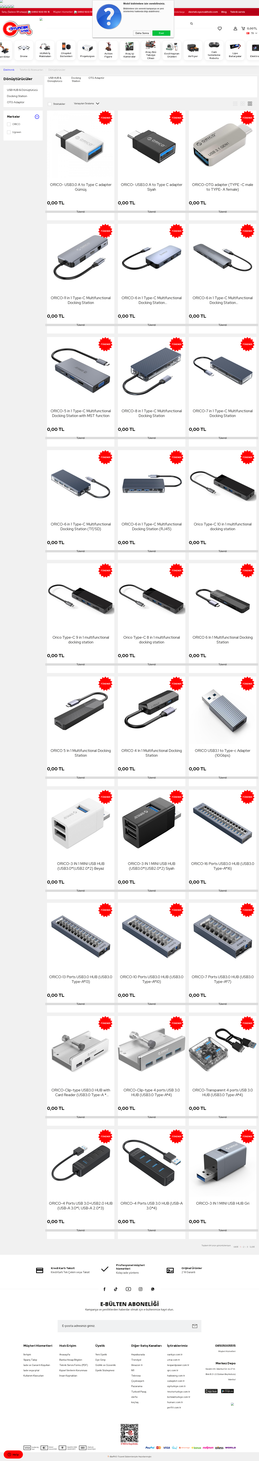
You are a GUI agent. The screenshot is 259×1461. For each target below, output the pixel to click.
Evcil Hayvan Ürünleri (171, 55)
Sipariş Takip (30, 1359)
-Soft (111, 1456)
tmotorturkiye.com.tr (178, 1391)
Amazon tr (137, 1365)
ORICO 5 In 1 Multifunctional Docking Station (81, 753)
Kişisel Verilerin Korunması (73, 1370)
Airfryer (193, 56)
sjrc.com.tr (172, 1370)
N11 (132, 1370)
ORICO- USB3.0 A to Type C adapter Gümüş (81, 187)
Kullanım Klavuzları (33, 1375)
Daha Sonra (142, 33)
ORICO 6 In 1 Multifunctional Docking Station (223, 639)
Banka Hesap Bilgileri (70, 1359)
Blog (224, 11)
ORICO (16, 124)
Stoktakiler (59, 103)
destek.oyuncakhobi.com (203, 11)
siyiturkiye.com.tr (176, 1386)
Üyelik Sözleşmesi (104, 1370)
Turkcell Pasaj (138, 1391)
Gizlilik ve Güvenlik (105, 1365)
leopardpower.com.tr (178, 1365)
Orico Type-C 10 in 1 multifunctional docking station (223, 526)
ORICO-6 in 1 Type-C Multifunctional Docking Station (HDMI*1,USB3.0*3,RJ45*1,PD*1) (152, 300)
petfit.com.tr (174, 1407)
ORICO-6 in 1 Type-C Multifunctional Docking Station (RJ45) (152, 526)
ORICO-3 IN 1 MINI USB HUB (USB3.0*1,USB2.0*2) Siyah (151, 866)
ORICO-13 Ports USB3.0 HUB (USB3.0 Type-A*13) (80, 979)
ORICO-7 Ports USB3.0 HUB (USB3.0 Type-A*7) (223, 979)
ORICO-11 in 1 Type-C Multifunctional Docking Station (81, 300)
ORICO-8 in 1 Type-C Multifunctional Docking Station (152, 413)
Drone (23, 56)
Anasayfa (64, 1354)
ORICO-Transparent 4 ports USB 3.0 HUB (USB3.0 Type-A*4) (222, 1092)
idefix (134, 1396)
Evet (161, 33)
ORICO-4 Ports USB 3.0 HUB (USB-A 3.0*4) (152, 1205)
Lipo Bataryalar (235, 55)
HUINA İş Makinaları (45, 55)
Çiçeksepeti (137, 1380)
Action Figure (108, 55)
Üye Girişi (100, 1359)
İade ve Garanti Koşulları (36, 1365)
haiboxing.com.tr (176, 1375)
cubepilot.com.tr (176, 1380)
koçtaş (134, 1402)
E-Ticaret (120, 1456)
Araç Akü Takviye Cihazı (150, 55)
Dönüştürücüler (18, 78)
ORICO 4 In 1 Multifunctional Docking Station (151, 753)
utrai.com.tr (173, 1359)
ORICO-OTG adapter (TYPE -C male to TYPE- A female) (222, 187)
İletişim (27, 1354)
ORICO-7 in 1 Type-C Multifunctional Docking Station (223, 413)
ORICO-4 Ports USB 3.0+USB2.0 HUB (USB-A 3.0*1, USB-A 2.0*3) (81, 1205)
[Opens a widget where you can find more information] (13, 1454)
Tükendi (81, 212)
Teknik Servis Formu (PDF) (73, 1365)
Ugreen (16, 132)
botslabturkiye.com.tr (178, 1396)
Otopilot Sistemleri (66, 55)
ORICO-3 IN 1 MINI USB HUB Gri (222, 1203)
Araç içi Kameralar (130, 55)
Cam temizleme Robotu (214, 55)
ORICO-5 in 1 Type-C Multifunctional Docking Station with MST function (81, 413)
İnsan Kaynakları (68, 1375)
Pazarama (136, 1386)
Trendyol (136, 1359)
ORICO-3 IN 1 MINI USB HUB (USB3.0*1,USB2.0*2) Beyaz (80, 866)
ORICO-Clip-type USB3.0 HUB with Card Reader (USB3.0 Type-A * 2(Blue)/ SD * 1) (80, 1092)
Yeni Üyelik (101, 1354)
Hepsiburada (138, 1354)
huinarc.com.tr (175, 1402)
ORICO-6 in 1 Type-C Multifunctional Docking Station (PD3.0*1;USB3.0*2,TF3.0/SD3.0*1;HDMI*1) (223, 300)
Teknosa (136, 1375)
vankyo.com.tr (175, 1354)
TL (252, 28)
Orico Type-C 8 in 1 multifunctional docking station (151, 639)
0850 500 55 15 (40, 11)
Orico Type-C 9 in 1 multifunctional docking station (81, 639)
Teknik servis (237, 11)
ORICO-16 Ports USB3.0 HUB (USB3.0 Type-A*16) (222, 866)
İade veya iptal (31, 1370)
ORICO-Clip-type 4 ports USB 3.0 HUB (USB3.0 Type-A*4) (152, 1092)
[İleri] (252, 1247)
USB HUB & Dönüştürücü (22, 90)
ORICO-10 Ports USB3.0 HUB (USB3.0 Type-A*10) (151, 979)
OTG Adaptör (15, 102)
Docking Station (17, 96)
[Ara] (191, 23)
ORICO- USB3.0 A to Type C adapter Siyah (151, 187)
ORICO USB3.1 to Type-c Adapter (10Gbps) (222, 753)
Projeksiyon (87, 56)
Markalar (13, 117)
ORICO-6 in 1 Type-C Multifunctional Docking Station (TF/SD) (81, 526)
